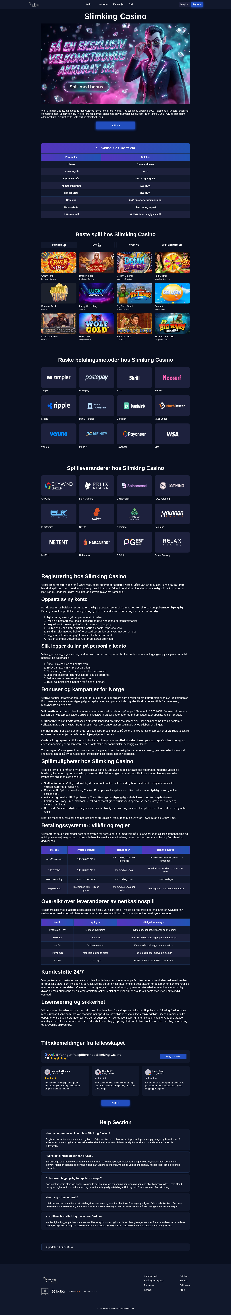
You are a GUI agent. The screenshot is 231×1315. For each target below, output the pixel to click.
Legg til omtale (173, 1056)
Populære (57, 245)
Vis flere (116, 1103)
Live (95, 245)
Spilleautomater (170, 245)
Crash (132, 245)
